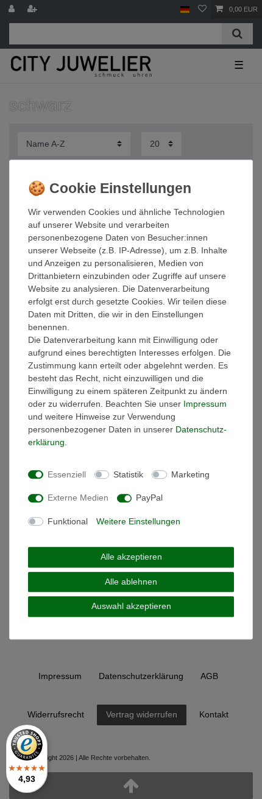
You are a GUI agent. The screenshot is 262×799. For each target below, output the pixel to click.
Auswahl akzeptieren (131, 606)
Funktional (68, 521)
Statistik (128, 474)
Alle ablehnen (131, 581)
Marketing (190, 474)
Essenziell (67, 474)
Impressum (205, 404)
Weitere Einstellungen (138, 521)
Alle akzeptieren (131, 556)
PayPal (149, 497)
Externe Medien (78, 497)
